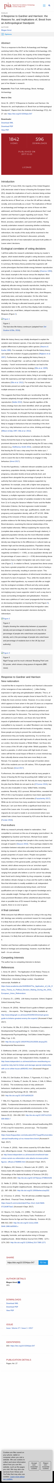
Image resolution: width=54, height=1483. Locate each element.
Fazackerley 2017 (43, 798)
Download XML (7, 123)
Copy (44, 1262)
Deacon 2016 (22, 844)
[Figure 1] (5, 319)
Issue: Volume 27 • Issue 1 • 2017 (19, 1328)
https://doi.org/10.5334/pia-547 (20, 114)
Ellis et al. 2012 (17, 382)
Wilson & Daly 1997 (9, 431)
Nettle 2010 (17, 402)
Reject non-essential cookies (45, 1465)
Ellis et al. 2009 (41, 368)
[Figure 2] (5, 618)
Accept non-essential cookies (34, 1465)
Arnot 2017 (14, 461)
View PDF (5, 130)
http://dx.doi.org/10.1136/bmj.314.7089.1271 (28, 1242)
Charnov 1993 (45, 271)
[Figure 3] (5, 653)
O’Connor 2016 (41, 784)
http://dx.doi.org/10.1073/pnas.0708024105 (34, 1178)
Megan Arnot (6, 30)
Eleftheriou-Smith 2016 (21, 447)
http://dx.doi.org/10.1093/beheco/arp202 (33, 1190)
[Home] (19, 6)
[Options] (2, 34)
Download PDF (7, 126)
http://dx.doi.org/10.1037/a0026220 (19, 1095)
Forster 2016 (7, 820)
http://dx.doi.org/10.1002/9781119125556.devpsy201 (26, 1042)
